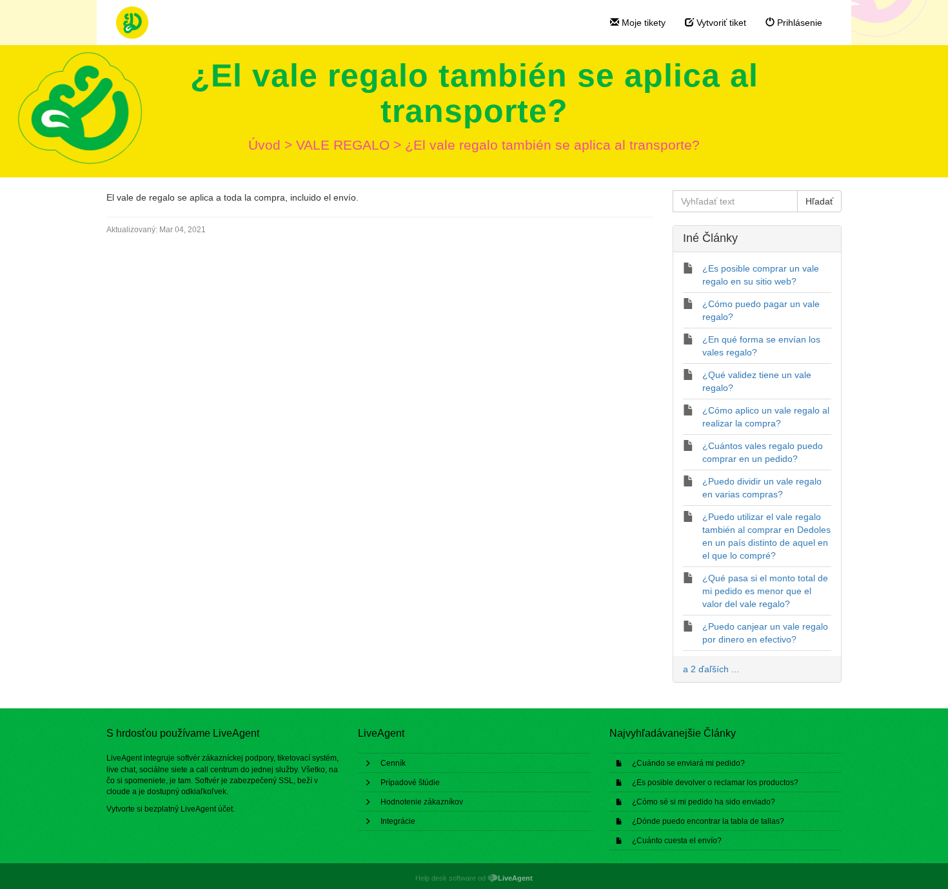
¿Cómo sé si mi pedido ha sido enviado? (703, 801)
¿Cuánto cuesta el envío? (677, 840)
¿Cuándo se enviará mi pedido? (688, 763)
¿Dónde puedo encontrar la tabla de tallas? (708, 821)
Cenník (393, 763)
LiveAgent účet (207, 809)
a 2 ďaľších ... (711, 669)
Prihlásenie (798, 22)
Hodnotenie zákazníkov (421, 801)
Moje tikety (642, 22)
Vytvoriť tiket (720, 22)
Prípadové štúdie (410, 782)
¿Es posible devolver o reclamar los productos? (715, 782)
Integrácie (397, 821)
